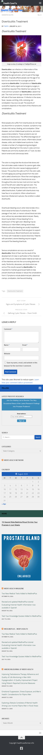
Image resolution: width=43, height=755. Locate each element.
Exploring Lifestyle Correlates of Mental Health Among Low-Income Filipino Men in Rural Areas (20, 704)
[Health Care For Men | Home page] (11, 3)
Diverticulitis (7, 15)
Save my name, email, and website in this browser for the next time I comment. (20, 364)
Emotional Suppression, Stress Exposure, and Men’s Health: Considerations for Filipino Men (21, 693)
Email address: (21, 413)
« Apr (4, 504)
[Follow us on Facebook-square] (40, 388)
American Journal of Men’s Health (18, 669)
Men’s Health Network (14, 460)
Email (25, 345)
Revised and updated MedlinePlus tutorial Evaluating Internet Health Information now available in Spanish (19, 605)
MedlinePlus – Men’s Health (16, 629)
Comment (8, 329)
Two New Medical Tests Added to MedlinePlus (19, 593)
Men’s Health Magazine (14, 589)
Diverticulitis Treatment (15, 291)
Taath (6, 26)
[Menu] (40, 3)
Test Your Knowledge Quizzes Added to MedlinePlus (21, 616)
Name (7, 345)
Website (7, 354)
